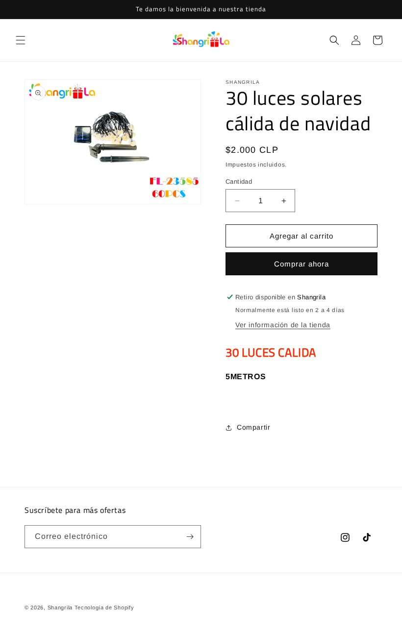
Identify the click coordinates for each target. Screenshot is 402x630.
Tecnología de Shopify (104, 607)
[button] (20, 40)
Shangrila (60, 607)
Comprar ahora (301, 264)
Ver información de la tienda (282, 325)
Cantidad (239, 181)
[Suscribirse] (190, 536)
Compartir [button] (253, 427)
